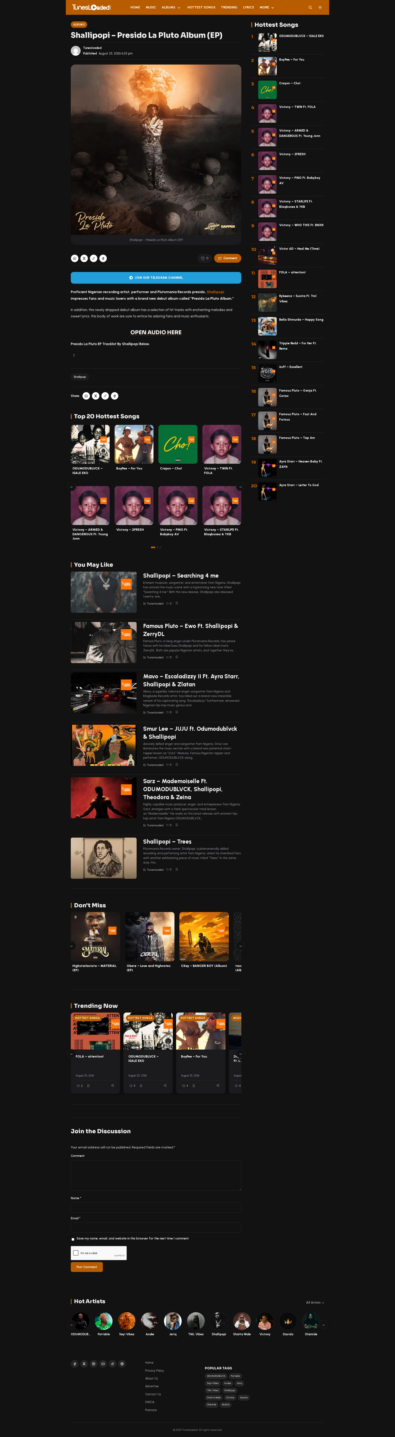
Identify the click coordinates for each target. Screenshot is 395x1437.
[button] (94, 258)
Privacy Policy (154, 1370)
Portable (235, 1376)
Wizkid (225, 1404)
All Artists (313, 1302)
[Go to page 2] (157, 547)
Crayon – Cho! (171, 468)
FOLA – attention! (89, 1056)
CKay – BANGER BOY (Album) (204, 966)
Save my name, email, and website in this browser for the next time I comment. (133, 1238)
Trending (229, 7)
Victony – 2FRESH (130, 530)
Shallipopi (215, 292)
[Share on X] (84, 258)
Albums (168, 7)
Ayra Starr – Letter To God (299, 485)
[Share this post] (112, 1085)
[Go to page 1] (153, 547)
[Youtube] (103, 1364)
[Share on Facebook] (103, 258)
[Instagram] (94, 1364)
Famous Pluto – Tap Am (297, 438)
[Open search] (310, 7)
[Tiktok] (112, 1364)
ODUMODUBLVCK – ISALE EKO (143, 1058)
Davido (244, 1397)
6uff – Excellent (290, 367)
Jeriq (239, 1383)
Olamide (211, 1404)
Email (75, 1218)
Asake (227, 1383)
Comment (230, 258)
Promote (151, 1410)
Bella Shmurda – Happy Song (301, 319)
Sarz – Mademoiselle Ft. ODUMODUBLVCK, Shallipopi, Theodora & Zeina (183, 789)
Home (135, 7)
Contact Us (153, 1394)
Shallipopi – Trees (167, 841)
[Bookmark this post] (176, 603)
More (264, 7)
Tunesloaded (92, 48)
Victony (230, 1397)
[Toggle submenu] (179, 7)
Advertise (152, 1386)
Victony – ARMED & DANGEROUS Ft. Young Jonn (90, 534)
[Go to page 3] (160, 547)
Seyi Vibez (213, 1383)
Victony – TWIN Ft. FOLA (297, 107)
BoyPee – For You (129, 468)
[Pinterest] (122, 1364)
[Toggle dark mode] (320, 7)
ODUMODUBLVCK (216, 1376)
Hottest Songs (201, 7)
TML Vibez (213, 1390)
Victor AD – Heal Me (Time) (299, 249)
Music (151, 7)
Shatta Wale (214, 1397)
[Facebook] (75, 1364)
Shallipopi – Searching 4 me (181, 575)
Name (76, 1198)
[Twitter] (84, 1364)
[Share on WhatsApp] (75, 258)
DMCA (149, 1402)
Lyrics (248, 7)
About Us (151, 1378)
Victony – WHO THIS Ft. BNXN (301, 225)
